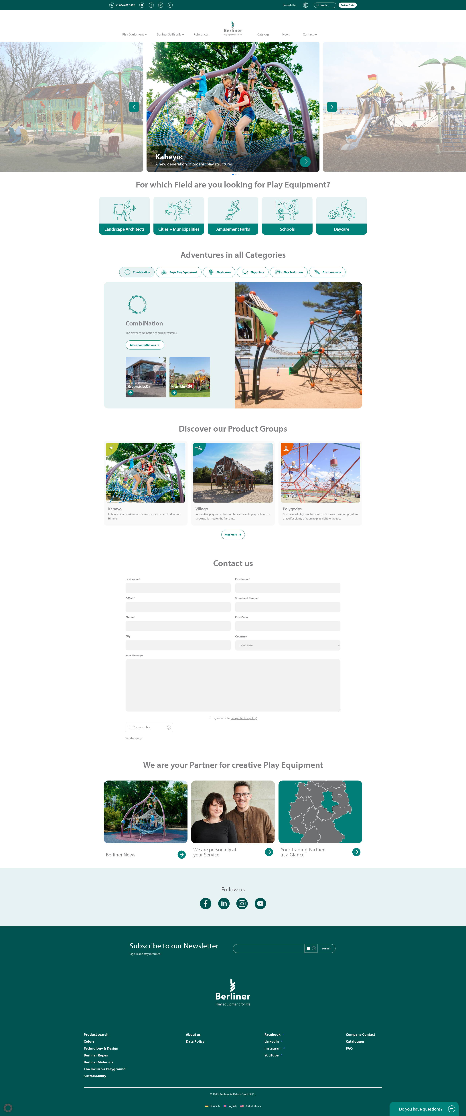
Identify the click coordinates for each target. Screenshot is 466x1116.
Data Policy (195, 1041)
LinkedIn (271, 1041)
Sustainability (95, 1076)
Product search (96, 1034)
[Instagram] (160, 5)
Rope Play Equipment (183, 272)
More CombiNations (143, 345)
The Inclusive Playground (105, 1069)
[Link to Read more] (128, 161)
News (286, 34)
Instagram (272, 1048)
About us (193, 1034)
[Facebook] (151, 5)
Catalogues (355, 1041)
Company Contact (360, 1034)
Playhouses (224, 272)
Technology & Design (101, 1048)
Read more (231, 534)
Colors (89, 1041)
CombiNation (141, 272)
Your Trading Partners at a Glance (303, 852)
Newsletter (290, 5)
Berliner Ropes (96, 1055)
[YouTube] (141, 5)
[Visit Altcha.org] (169, 728)
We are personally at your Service (214, 852)
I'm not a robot (141, 727)
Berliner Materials (98, 1062)
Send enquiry (134, 738)
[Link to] (305, 161)
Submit (326, 948)
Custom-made (332, 272)
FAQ (349, 1048)
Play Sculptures (293, 272)
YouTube (271, 1055)
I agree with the (234, 718)
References (201, 34)
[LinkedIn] (170, 5)
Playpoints (257, 272)
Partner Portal (347, 5)
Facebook (272, 1034)
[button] (8, 1108)
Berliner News (120, 854)
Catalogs (263, 34)
